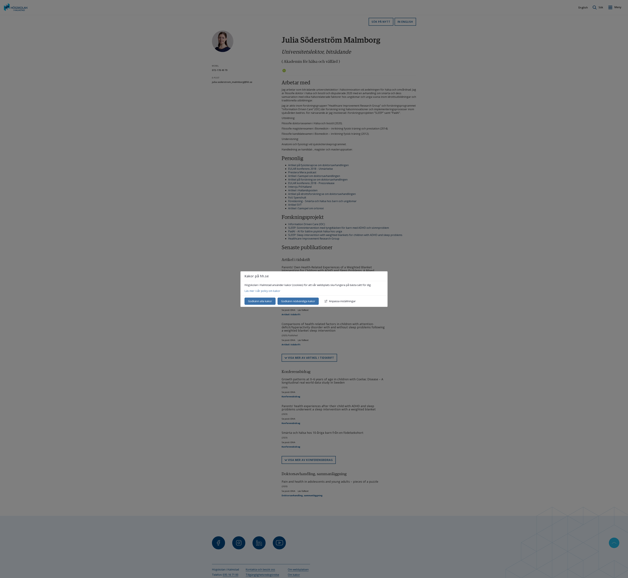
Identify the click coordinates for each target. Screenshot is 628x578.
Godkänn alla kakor (260, 301)
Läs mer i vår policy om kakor (262, 291)
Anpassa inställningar (342, 301)
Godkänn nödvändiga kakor (298, 301)
